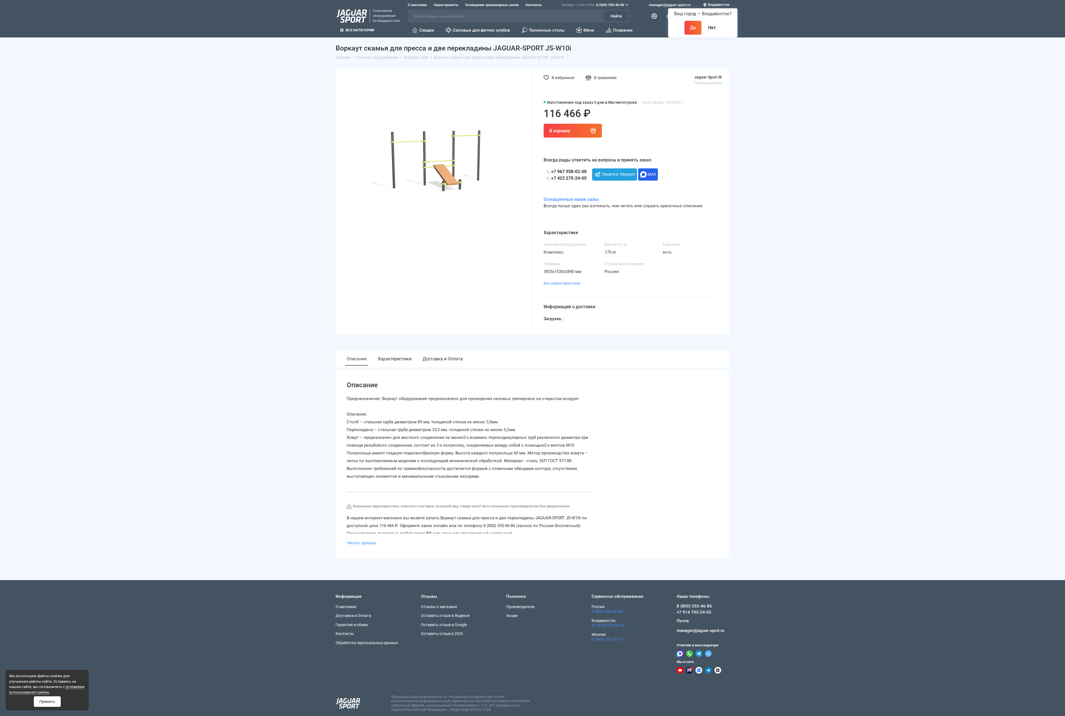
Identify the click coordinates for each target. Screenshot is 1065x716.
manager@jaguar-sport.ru (669, 5)
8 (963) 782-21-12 (607, 639)
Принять (47, 701)
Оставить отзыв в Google (444, 625)
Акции (512, 615)
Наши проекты (446, 5)
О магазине (417, 5)
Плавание (623, 30)
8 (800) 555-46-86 (592, 5)
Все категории (360, 30)
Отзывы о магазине (439, 606)
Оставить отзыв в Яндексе (445, 615)
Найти (616, 16)
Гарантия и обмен (352, 625)
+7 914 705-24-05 (694, 612)
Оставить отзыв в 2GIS (442, 633)
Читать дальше (361, 542)
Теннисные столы (547, 30)
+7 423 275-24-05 (568, 178)
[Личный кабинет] (654, 16)
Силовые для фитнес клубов (481, 30)
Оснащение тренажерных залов (492, 5)
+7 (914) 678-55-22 (608, 625)
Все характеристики (562, 283)
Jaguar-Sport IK (708, 77)
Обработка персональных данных (367, 643)
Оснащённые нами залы (571, 199)
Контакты (534, 5)
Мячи (589, 30)
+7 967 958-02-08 (568, 171)
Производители (520, 606)
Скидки (426, 30)
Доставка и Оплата (443, 358)
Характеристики (395, 358)
